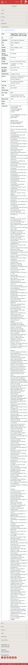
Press (18, 664)
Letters (2, 20)
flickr (13, 657)
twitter (15, 657)
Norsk (17, 1)
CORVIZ (14, 6)
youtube (7, 657)
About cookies (24, 664)
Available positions (12, 664)
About (2, 13)
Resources (3, 16)
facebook (2, 657)
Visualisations (4, 23)
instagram (5, 657)
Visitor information (5, 651)
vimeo (10, 657)
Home (3, 10)
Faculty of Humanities (9, 30)
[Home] (2, 2)
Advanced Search (5, 26)
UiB (2, 30)
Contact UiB (3, 664)
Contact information (5, 646)
